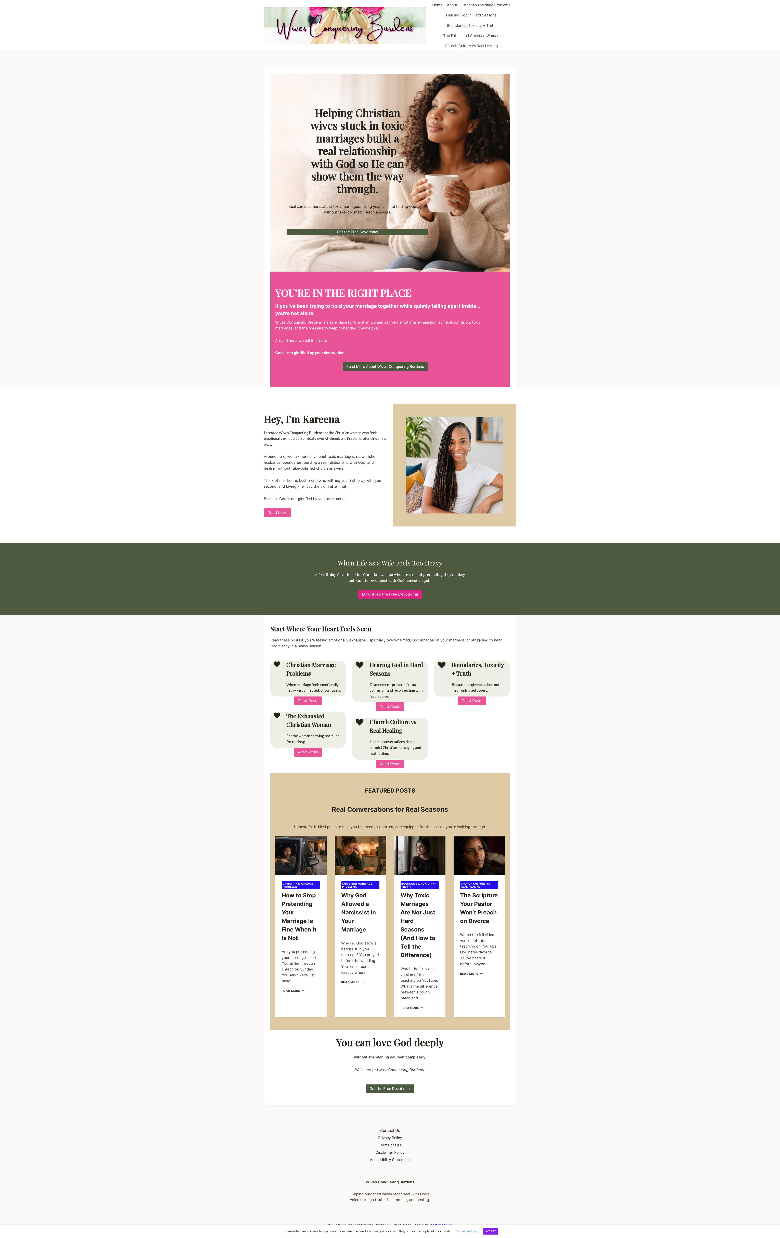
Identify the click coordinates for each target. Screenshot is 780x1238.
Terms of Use (390, 1145)
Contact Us (390, 1130)
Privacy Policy (390, 1138)
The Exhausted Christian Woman (471, 36)
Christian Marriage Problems (486, 5)
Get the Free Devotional (357, 232)
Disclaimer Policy (390, 1152)
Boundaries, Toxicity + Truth (471, 25)
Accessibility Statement (390, 1160)
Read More (293, 990)
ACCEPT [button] (490, 1231)
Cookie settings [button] (467, 1231)
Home (437, 5)
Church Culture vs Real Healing (471, 46)
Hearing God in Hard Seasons (471, 15)
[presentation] (301, 855)
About (452, 5)
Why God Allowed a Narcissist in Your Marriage (358, 912)
